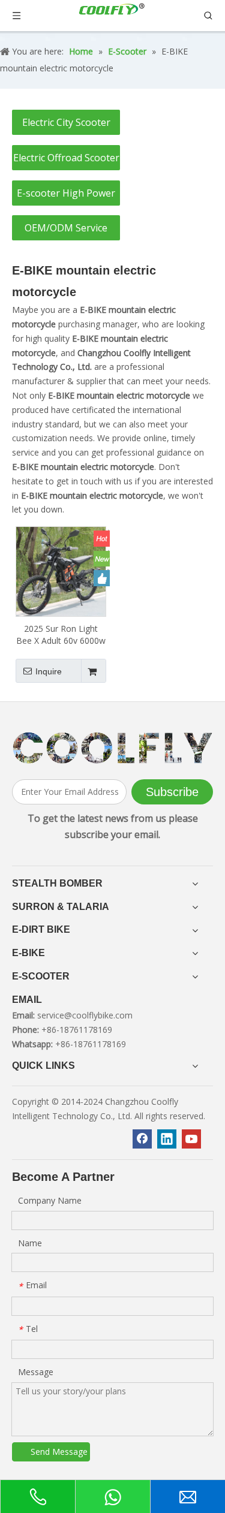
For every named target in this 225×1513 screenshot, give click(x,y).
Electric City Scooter (66, 122)
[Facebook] (142, 1139)
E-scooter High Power (66, 193)
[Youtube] (191, 1139)
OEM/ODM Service (66, 227)
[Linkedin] (166, 1139)
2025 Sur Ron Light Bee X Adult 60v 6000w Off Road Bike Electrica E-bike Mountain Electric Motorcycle (61, 635)
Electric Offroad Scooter (66, 157)
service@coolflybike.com (85, 1015)
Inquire (48, 671)
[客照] (112, 748)
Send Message (59, 1451)
